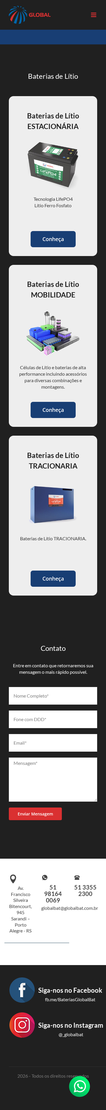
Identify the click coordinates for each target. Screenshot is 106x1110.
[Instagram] (56, 1044)
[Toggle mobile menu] (94, 15)
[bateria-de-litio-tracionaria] (53, 482)
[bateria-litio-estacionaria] (53, 142)
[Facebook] (55, 1008)
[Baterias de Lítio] (53, 311)
